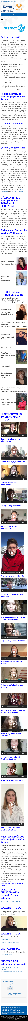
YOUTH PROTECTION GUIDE (10, 942)
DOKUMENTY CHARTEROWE (11, 901)
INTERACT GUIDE (17, 191)
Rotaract (10, 986)
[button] (14, 429)
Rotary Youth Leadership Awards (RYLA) (15, 993)
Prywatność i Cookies (9, 1009)
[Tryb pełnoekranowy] (25, 435)
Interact (10, 988)
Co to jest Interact (6, 954)
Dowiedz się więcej (17, 1018)
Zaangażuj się (6, 1010)
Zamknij (15, 1019)
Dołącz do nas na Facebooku (9, 1)
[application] (14, 429)
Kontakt (17, 1007)
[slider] (12, 435)
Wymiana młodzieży (13, 991)
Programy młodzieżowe (12, 984)
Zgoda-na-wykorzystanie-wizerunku (12, 972)
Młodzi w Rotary (8, 981)
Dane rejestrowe (7, 1007)
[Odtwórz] (2, 435)
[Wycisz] (23, 435)
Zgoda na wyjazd (6, 939)
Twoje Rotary (16, 1010)
